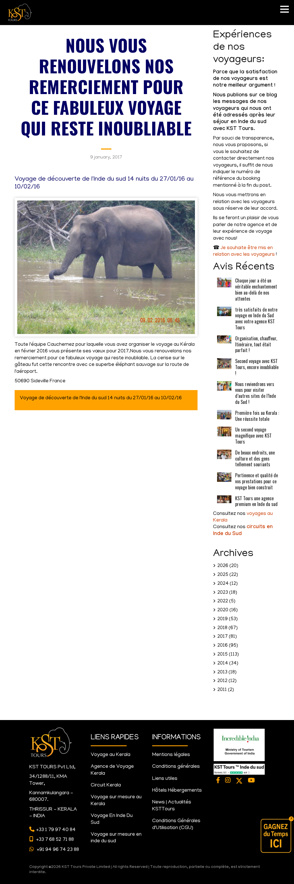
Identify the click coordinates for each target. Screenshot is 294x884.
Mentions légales (171, 755)
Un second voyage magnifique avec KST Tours (253, 435)
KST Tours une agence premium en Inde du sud (256, 501)
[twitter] (239, 781)
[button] (284, 9)
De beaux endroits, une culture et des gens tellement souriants (255, 458)
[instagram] (228, 781)
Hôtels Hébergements (177, 791)
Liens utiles (164, 779)
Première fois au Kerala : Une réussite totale (257, 415)
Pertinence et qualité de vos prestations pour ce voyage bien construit (256, 481)
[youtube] (251, 781)
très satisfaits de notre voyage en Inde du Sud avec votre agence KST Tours (256, 318)
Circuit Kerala (106, 785)
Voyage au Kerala (110, 755)
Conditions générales (176, 767)
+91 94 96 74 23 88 (57, 850)
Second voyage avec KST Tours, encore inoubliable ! (256, 367)
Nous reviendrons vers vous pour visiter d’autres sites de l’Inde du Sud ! (255, 393)
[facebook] (218, 781)
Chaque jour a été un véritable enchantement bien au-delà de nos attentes (256, 289)
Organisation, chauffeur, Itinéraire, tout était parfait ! (256, 344)
